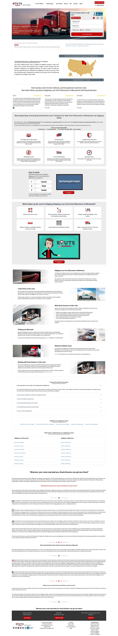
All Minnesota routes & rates (83, 45)
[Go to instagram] (21, 628)
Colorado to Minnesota (66, 453)
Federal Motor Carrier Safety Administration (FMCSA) (84, 122)
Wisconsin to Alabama (19, 442)
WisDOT (47, 337)
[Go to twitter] (16, 628)
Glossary (76, 3)
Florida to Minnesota (65, 460)
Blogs (81, 3)
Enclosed (88, 30)
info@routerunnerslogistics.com (47, 628)
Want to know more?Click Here (68, 192)
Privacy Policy (71, 623)
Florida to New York (95, 625)
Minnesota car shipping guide (91, 424)
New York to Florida (95, 623)
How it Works (59, 3)
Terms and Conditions (71, 626)
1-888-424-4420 (48, 372)
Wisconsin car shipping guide (77, 424)
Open (82, 30)
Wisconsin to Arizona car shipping (27, 424)
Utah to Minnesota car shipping (62, 424)
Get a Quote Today (99, 2)
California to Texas (95, 626)
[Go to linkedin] (23, 628)
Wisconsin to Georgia (18, 460)
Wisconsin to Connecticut (20, 453)
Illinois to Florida (94, 629)
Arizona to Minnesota (65, 446)
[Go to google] (25, 628)
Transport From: (76, 21)
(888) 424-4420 (76, 18)
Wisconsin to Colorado (19, 449)
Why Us (66, 3)
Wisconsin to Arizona (18, 446)
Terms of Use (71, 625)
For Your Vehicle (39, 3)
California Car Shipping (95, 634)
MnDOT (56, 354)
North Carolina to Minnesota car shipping (45, 424)
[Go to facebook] (14, 628)
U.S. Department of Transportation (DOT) (53, 122)
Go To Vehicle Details (87, 34)
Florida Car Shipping (95, 631)
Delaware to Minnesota (66, 456)
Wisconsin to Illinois (18, 463)
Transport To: (75, 25)
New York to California (95, 628)
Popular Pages (49, 3)
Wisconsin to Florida (18, 456)
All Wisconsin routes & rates (71, 45)
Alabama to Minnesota (66, 442)
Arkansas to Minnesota (66, 449)
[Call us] (95, 5)
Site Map (71, 622)
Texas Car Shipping (95, 632)
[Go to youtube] (18, 628)
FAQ (71, 3)
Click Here (90, 617)
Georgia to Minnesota (65, 463)
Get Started (27, 617)
